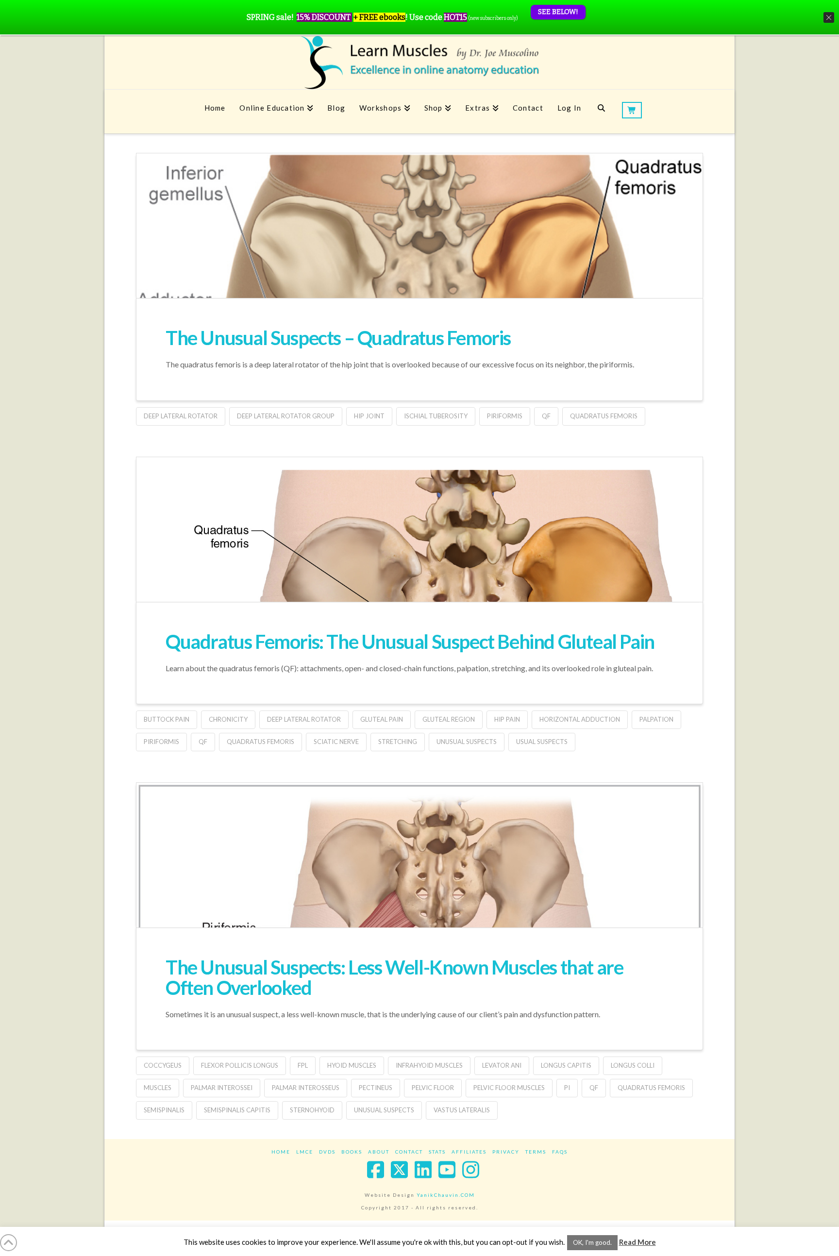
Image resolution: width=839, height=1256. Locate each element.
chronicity (228, 719)
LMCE (304, 1152)
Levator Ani (501, 1065)
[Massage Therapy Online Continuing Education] (419, 62)
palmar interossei (221, 1087)
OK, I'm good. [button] (592, 1242)
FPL (303, 1065)
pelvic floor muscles (509, 1087)
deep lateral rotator (181, 416)
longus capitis (566, 1065)
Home (280, 1152)
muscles (157, 1087)
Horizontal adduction (579, 719)
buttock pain (166, 719)
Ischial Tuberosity (436, 416)
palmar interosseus (305, 1087)
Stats (437, 1152)
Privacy (506, 1152)
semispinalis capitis (237, 1110)
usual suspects (542, 741)
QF (546, 416)
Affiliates (469, 1152)
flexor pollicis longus (239, 1065)
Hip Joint (369, 416)
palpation (656, 719)
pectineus (375, 1087)
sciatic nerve (336, 741)
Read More (637, 1242)
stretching (397, 741)
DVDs (327, 1152)
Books (351, 1152)
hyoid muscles (351, 1065)
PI (567, 1087)
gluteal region (448, 719)
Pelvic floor (433, 1087)
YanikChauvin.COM (446, 1195)
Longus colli (632, 1065)
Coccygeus (163, 1065)
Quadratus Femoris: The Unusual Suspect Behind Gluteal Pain (410, 641)
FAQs (560, 1152)
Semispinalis (164, 1110)
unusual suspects (466, 741)
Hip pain (507, 719)
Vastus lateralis (462, 1110)
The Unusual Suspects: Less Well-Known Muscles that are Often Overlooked (394, 977)
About (378, 1152)
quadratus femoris (604, 416)
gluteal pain (381, 719)
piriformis (504, 416)
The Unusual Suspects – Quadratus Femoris (338, 337)
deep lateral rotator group (286, 416)
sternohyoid (312, 1110)
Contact (409, 1152)
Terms (535, 1152)
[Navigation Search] (601, 111)
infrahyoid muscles (429, 1065)
